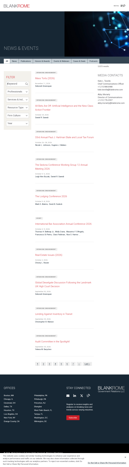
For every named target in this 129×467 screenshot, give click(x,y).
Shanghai (38, 406)
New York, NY (9, 418)
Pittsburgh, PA (40, 399)
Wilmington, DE (40, 421)
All (7, 61)
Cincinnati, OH (9, 403)
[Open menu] (119, 6)
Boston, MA (9, 395)
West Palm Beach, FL (43, 410)
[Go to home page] (17, 6)
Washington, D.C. (41, 418)
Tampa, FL (38, 414)
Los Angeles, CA (11, 414)
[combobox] (17, 91)
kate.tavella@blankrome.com (110, 89)
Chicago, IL (8, 399)
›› (79, 364)
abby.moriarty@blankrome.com (111, 103)
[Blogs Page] (88, 395)
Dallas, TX (8, 406)
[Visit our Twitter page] (81, 395)
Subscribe (73, 418)
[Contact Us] (67, 395)
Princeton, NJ (39, 403)
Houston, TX (9, 410)
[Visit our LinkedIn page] (74, 395)
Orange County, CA (11, 421)
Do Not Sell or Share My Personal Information (107, 463)
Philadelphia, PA (40, 395)
